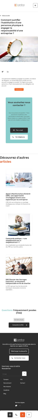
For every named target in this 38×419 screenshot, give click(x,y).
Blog (5, 393)
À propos (6, 379)
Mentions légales (20, 402)
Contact (22, 383)
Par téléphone (19, 137)
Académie (6, 390)
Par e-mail (19, 130)
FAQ (21, 379)
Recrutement (7, 383)
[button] (35, 5)
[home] (19, 5)
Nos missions (7, 386)
